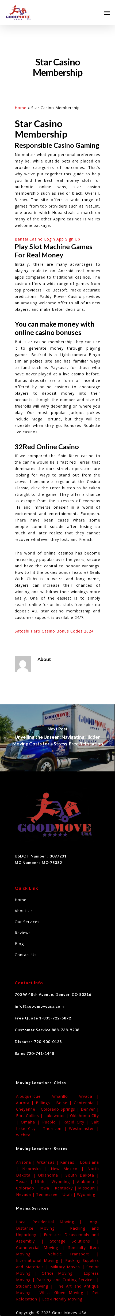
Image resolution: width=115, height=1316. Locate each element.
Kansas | (70, 1162)
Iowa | (47, 1188)
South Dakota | (82, 1175)
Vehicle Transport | (73, 1253)
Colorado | (28, 1188)
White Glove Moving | (66, 1292)
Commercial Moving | (42, 1247)
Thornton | (56, 1128)
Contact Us (26, 954)
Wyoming (86, 1194)
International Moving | (40, 1260)
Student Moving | (35, 1286)
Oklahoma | (52, 1175)
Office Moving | (63, 1273)
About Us (24, 910)
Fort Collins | (30, 1115)
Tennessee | (49, 1194)
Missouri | (88, 1188)
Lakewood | (57, 1115)
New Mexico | (69, 1168)
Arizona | (26, 1162)
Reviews (23, 932)
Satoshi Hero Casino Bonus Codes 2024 (54, 631)
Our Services (27, 921)
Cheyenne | (28, 1109)
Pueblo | (52, 1122)
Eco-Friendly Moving (62, 1299)
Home (20, 107)
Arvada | (89, 1096)
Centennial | (86, 1102)
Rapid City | (77, 1122)
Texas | (25, 1181)
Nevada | (26, 1194)
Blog (19, 943)
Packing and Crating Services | (67, 1279)
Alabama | (88, 1181)
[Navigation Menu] (107, 12)
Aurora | (26, 1102)
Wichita (23, 1134)
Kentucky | (66, 1188)
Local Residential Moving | (51, 1221)
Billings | (46, 1102)
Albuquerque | (34, 1096)
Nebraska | (36, 1168)
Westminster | (84, 1128)
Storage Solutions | (74, 1241)
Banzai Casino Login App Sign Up (47, 239)
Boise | (65, 1102)
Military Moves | (68, 1266)
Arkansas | (48, 1162)
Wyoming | (64, 1181)
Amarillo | (65, 1096)
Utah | (43, 1181)
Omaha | (31, 1122)
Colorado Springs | (61, 1109)
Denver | (90, 1109)
